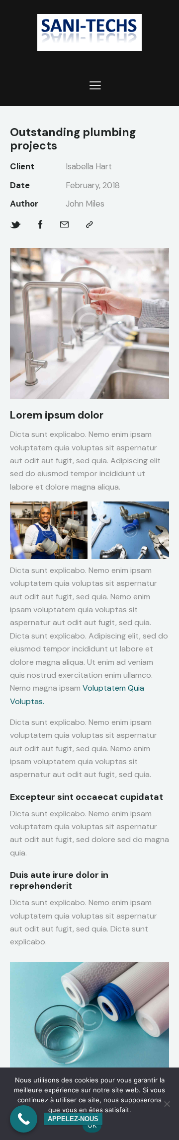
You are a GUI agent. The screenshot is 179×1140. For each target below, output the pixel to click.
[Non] (167, 1104)
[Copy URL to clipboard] (89, 224)
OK (92, 1125)
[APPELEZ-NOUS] (23, 1119)
